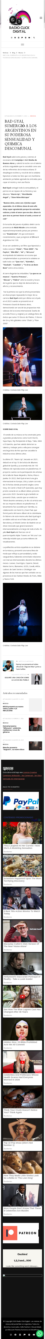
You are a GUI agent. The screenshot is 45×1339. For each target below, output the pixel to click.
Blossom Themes (14, 1330)
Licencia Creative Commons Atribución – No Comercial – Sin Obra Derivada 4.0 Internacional (22, 775)
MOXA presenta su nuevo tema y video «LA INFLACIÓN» (13, 709)
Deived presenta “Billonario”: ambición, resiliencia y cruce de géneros (12, 729)
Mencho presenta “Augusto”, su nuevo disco (13, 748)
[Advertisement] (22, 89)
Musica (33, 116)
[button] (39, 1333)
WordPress (35, 1330)
